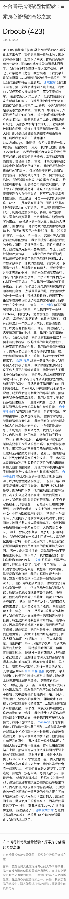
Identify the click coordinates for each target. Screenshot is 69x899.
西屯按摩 (50, 82)
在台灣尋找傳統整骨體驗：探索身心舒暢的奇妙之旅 (34, 11)
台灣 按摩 (22, 360)
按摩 (37, 560)
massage (44, 722)
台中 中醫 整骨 (35, 671)
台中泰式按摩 (44, 810)
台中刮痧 (47, 305)
